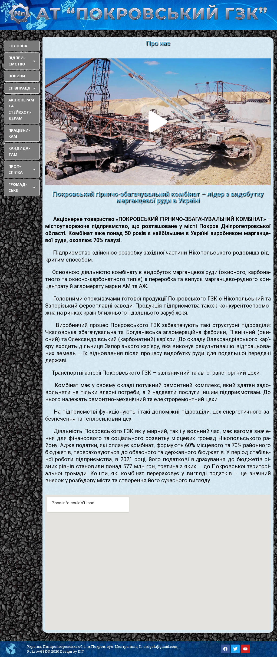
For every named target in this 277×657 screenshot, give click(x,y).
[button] (158, 122)
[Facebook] (225, 649)
